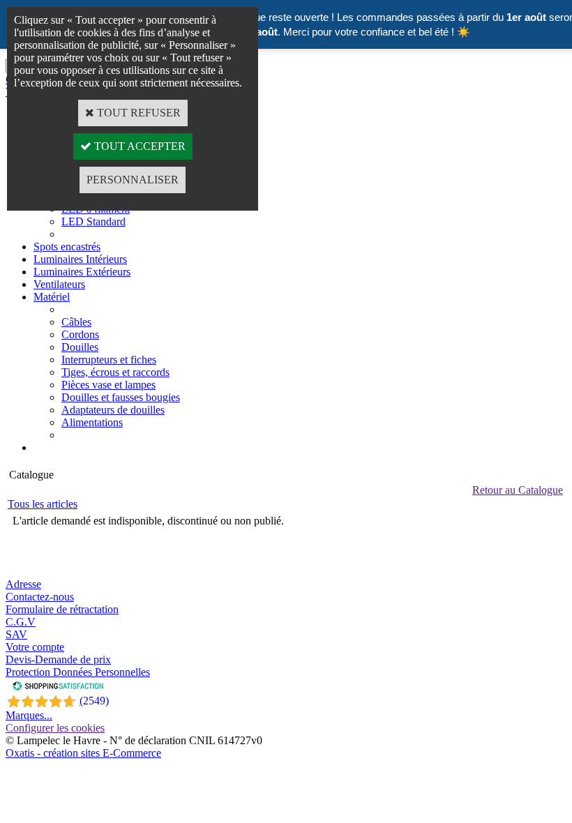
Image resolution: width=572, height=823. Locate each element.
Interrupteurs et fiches (108, 359)
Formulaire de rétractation (62, 609)
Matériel (51, 297)
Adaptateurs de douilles (113, 410)
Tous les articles (42, 504)
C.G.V (21, 622)
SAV (16, 634)
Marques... (29, 715)
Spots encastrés (66, 246)
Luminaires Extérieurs (81, 272)
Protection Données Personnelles (78, 672)
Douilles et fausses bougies (120, 397)
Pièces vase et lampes (108, 385)
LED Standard (93, 221)
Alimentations (92, 422)
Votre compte (35, 647)
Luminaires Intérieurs (80, 259)
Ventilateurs (59, 284)
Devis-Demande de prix (58, 659)
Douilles (79, 347)
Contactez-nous (40, 597)
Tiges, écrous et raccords (115, 372)
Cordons (80, 334)
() (94, 701)
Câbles (76, 322)
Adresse (23, 584)
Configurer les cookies (55, 728)
